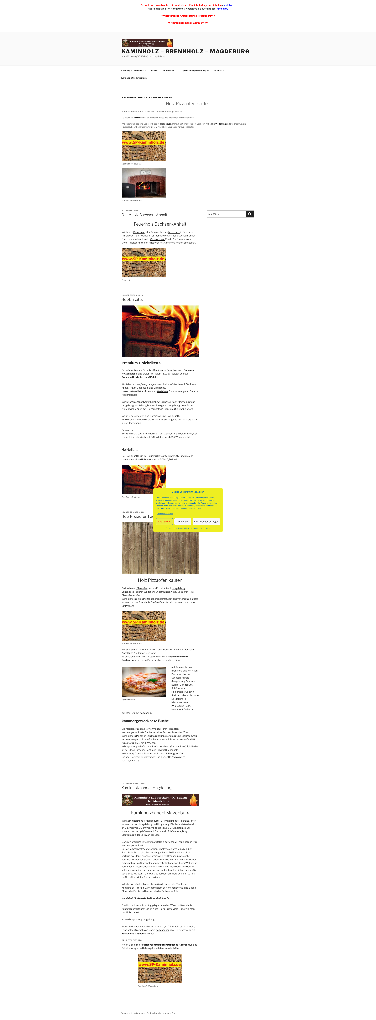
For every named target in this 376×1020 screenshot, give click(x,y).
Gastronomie (157, 239)
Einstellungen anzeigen (206, 521)
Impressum (205, 528)
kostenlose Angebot (133, 933)
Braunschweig (161, 235)
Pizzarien (160, 831)
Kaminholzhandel (135, 820)
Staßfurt (176, 695)
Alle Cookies (164, 521)
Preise (154, 70)
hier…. (164, 757)
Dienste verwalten (165, 514)
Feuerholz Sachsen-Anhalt (144, 215)
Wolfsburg (220, 123)
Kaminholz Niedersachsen (134, 78)
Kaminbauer (162, 930)
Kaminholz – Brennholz (132, 70)
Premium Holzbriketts (141, 363)
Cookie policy (171, 528)
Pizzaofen (141, 588)
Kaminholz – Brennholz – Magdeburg (186, 51)
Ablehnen (183, 521)
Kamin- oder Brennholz (165, 370)
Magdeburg (178, 588)
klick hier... (229, 5)
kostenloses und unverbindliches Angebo (164, 944)
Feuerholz (139, 232)
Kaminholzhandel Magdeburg (147, 787)
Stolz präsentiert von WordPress (162, 1013)
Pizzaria (138, 117)
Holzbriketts (132, 299)
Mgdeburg (174, 232)
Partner (217, 70)
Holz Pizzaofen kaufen (140, 516)
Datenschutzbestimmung (188, 528)
